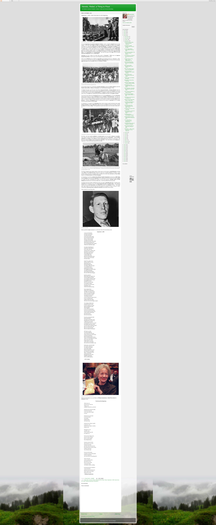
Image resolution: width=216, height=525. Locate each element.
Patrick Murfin (131, 14)
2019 (125, 149)
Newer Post (84, 514)
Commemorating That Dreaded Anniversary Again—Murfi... (129, 106)
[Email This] (98, 478)
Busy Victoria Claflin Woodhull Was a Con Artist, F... (129, 66)
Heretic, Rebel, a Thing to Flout (96, 6)
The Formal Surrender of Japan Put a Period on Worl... (129, 126)
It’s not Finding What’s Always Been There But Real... (129, 50)
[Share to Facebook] (101, 478)
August (126, 132)
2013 (125, 158)
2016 (125, 153)
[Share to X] (100, 478)
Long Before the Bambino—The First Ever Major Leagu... (129, 103)
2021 (125, 146)
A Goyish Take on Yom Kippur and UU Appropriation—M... (129, 59)
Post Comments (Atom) (90, 516)
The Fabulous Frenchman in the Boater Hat (130, 98)
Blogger (114, 520)
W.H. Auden (83, 481)
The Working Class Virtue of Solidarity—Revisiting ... (129, 124)
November (127, 38)
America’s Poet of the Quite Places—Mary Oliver (129, 100)
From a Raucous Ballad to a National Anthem (129, 92)
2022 (125, 144)
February (126, 141)
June (126, 135)
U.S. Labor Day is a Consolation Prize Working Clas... (128, 120)
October (126, 39)
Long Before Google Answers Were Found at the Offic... (129, 46)
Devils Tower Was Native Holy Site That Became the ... (129, 63)
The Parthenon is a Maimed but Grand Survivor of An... (129, 56)
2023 (125, 35)
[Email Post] (96, 478)
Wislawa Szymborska (89, 481)
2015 (125, 155)
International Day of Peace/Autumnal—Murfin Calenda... (129, 72)
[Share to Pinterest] (103, 478)
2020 (125, 147)
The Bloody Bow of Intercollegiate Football (129, 115)
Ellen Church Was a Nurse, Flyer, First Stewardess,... (129, 69)
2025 (125, 32)
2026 (125, 30)
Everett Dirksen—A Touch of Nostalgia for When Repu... (130, 111)
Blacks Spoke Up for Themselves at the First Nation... (129, 75)
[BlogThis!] (99, 478)
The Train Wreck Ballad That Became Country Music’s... (130, 53)
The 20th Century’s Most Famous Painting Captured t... (129, 43)
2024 (125, 33)
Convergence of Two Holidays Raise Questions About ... (129, 85)
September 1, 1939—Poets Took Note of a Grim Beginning (129, 129)
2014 (125, 156)
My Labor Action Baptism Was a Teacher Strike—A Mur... (129, 94)
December (127, 36)
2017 (125, 152)
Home (101, 514)
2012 (125, 159)
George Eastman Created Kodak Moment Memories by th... (130, 117)
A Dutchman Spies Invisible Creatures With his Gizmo (129, 83)
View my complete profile (127, 22)
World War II (96, 481)
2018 (125, 150)
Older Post (117, 514)
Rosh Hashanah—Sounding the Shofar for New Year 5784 (129, 89)
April (126, 138)
